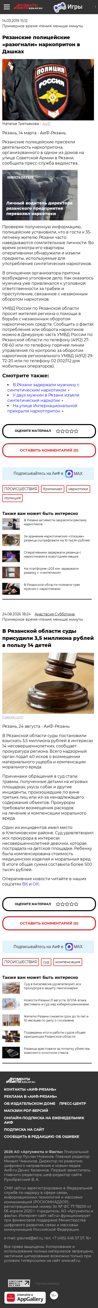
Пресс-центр (72, 1103)
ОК (36, 884)
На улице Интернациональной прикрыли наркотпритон (42, 408)
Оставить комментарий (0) (49, 450)
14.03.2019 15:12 (15, 20)
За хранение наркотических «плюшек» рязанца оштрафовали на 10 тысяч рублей (57, 538)
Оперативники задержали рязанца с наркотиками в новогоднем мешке (52, 554)
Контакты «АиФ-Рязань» (30, 1089)
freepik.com (12, 717)
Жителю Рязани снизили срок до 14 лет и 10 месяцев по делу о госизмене (56, 1018)
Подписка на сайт (24, 1129)
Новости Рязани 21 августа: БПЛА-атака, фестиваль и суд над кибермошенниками (56, 1002)
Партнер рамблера (47, 1283)
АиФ (46, 123)
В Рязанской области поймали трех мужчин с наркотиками (52, 587)
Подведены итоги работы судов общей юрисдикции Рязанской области (54, 1034)
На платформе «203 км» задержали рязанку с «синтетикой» (51, 570)
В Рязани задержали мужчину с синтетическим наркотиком (43, 387)
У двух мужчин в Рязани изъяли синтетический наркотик (43, 398)
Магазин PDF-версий (26, 1110)
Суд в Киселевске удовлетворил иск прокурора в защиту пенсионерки (52, 986)
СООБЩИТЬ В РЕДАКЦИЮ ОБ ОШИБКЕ (41, 1136)
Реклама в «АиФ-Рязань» (30, 1096)
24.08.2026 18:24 (16, 614)
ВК (25, 884)
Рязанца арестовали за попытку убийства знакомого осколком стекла (56, 1051)
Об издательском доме (29, 1103)
